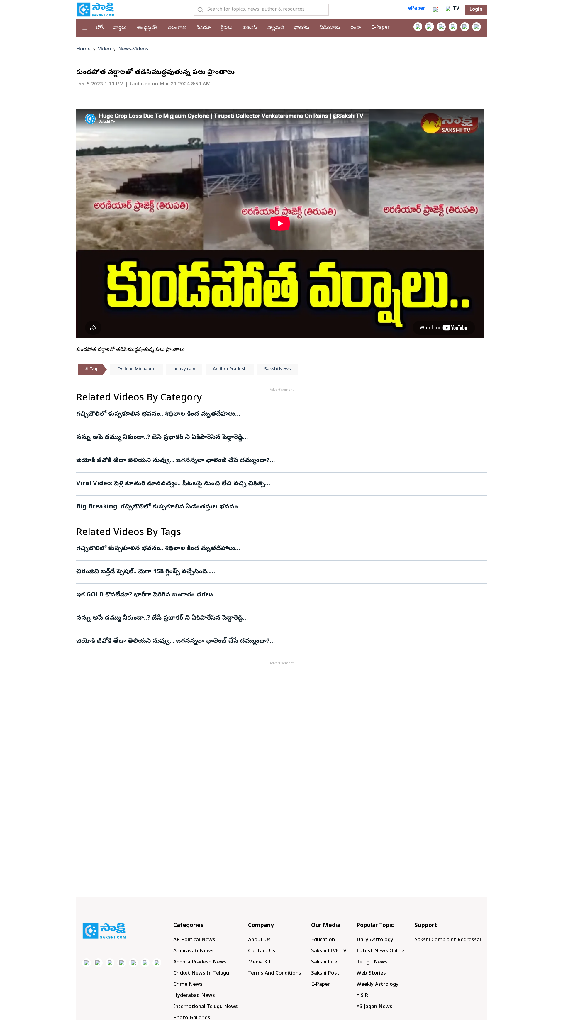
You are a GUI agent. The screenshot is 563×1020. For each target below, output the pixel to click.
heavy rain (184, 369)
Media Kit (259, 962)
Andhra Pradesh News (200, 962)
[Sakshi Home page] (95, 9)
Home (83, 49)
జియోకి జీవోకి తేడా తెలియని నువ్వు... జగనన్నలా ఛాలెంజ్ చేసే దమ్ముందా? (173, 461)
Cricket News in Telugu (201, 973)
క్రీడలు (227, 28)
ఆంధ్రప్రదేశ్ (147, 28)
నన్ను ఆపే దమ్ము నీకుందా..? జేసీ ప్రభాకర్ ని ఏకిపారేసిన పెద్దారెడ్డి (159, 438)
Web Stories (371, 973)
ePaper (416, 8)
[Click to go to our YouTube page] (464, 26)
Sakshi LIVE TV (328, 951)
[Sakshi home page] (104, 931)
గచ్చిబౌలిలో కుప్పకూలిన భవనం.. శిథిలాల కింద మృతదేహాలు (155, 414)
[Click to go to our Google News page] (476, 26)
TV (455, 9)
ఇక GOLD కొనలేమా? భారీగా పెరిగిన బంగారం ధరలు (144, 595)
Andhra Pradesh (230, 369)
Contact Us (261, 951)
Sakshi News (277, 369)
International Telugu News (205, 1007)
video (104, 49)
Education (323, 940)
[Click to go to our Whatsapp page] (429, 26)
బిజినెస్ (250, 28)
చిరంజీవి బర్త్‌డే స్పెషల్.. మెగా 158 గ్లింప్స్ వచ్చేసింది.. (143, 572)
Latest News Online (380, 951)
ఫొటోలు (301, 28)
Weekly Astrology (377, 984)
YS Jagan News (374, 1007)
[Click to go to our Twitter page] (441, 26)
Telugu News (372, 962)
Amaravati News (193, 951)
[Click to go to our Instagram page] (453, 26)
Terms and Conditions (274, 973)
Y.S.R (362, 995)
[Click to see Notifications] (435, 9)
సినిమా (204, 28)
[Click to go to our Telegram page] (145, 962)
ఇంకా (355, 28)
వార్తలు (120, 28)
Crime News (188, 984)
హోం (100, 27)
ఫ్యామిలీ (275, 28)
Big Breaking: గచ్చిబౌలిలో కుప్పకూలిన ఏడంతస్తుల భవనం (157, 507)
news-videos (133, 49)
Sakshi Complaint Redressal (448, 940)
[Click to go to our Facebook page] (417, 26)
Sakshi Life (324, 962)
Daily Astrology (375, 940)
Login (475, 9)
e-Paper (380, 27)
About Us (259, 940)
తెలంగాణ (177, 28)
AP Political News (194, 940)
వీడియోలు (330, 28)
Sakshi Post (325, 973)
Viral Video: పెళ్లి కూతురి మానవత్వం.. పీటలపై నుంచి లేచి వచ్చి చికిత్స (170, 484)
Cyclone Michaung (136, 369)
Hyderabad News (194, 995)
